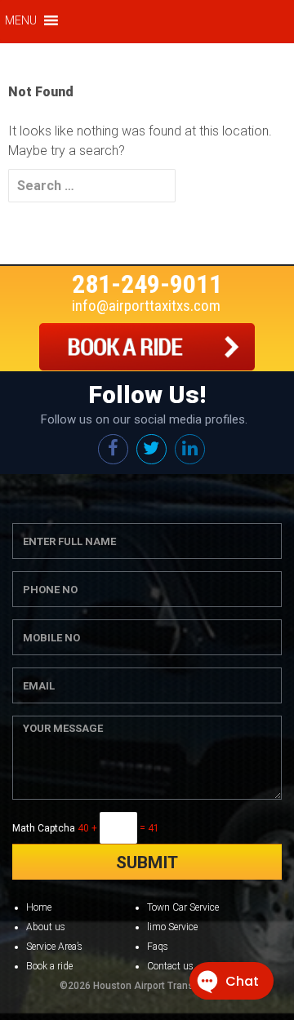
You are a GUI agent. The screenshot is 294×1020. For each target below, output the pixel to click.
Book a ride (49, 966)
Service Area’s (54, 946)
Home (38, 907)
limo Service (172, 927)
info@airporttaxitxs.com (146, 305)
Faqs (157, 946)
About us (45, 927)
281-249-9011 (147, 283)
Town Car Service (183, 907)
